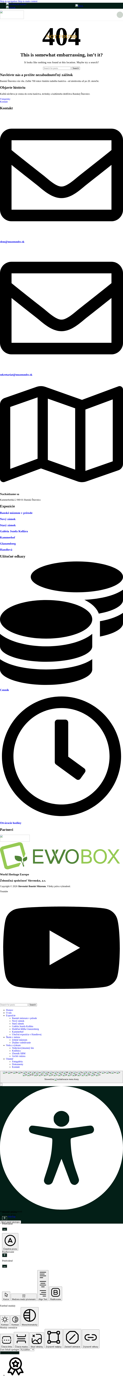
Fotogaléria (17, 1061)
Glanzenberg (8, 543)
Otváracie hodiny (10, 822)
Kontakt (16, 1067)
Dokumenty (17, 1064)
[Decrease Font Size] (4, 1229)
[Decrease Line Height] (4, 1266)
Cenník (4, 690)
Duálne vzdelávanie (21, 1042)
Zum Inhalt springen (10, 1349)
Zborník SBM (18, 1053)
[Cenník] (61, 684)
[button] (1, 1084)
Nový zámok (8, 519)
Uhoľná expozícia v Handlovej (26, 1034)
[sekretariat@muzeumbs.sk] (61, 369)
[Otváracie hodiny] (61, 817)
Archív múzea (18, 1056)
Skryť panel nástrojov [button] (10, 1222)
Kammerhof (7, 537)
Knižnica (16, 1050)
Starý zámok (8, 525)
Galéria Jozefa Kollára (14, 531)
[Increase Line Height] (4, 1255)
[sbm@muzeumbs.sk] (61, 236)
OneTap (11, 1216)
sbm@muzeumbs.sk (12, 241)
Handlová (6, 549)
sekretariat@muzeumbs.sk (16, 374)
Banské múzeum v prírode (16, 512)
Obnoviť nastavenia (9, 1353)
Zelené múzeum (19, 1040)
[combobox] (61, 1077)
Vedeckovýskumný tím (23, 1048)
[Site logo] (12, 18)
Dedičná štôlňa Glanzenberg (25, 1029)
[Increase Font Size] (4, 1218)
